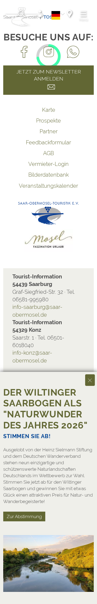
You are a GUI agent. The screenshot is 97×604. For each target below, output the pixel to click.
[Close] (90, 380)
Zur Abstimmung (24, 516)
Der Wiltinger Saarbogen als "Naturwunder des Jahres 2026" (45, 409)
